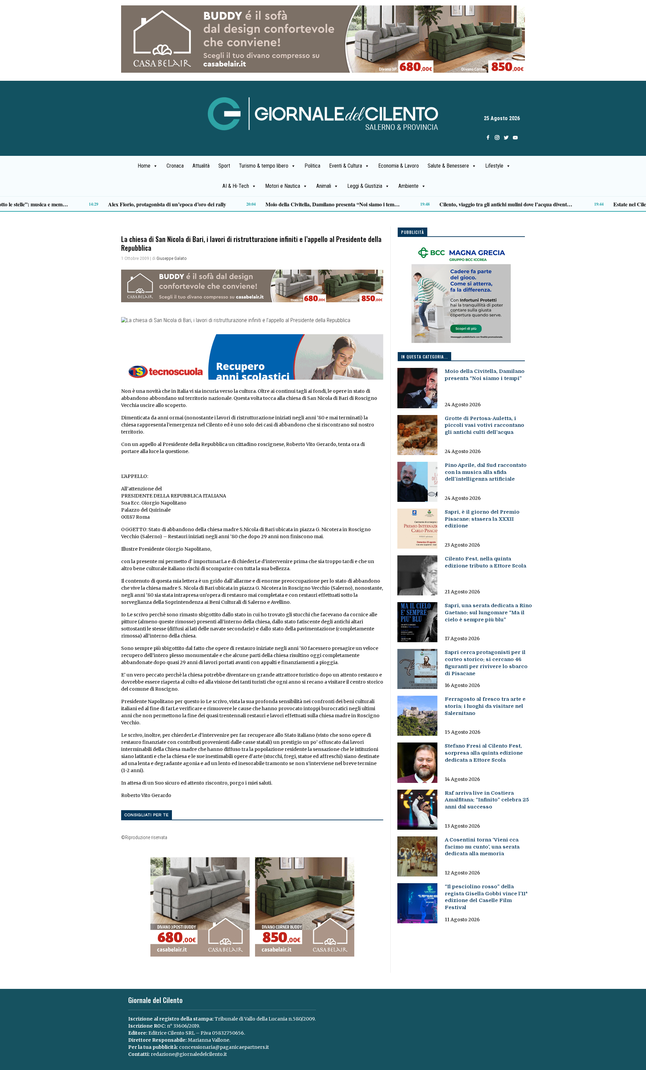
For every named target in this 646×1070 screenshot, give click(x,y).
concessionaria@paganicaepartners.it (224, 1047)
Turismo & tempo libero (263, 166)
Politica (312, 166)
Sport (224, 166)
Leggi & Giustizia (364, 186)
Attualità (201, 166)
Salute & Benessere (448, 166)
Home (144, 166)
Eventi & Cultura (345, 166)
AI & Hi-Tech (235, 186)
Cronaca (175, 166)
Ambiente (408, 186)
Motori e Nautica (282, 186)
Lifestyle (494, 166)
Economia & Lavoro (398, 166)
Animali (323, 186)
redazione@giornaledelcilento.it (189, 1054)
